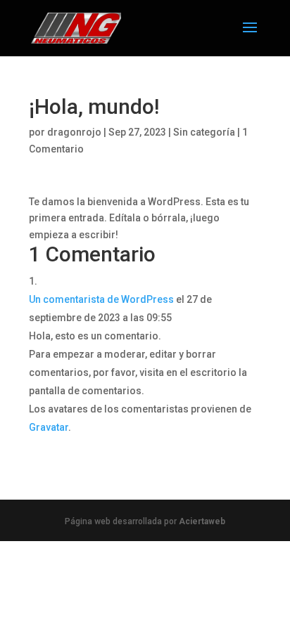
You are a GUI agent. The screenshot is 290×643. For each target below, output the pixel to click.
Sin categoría (204, 132)
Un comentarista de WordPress (101, 299)
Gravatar (48, 427)
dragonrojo (74, 132)
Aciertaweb (202, 521)
